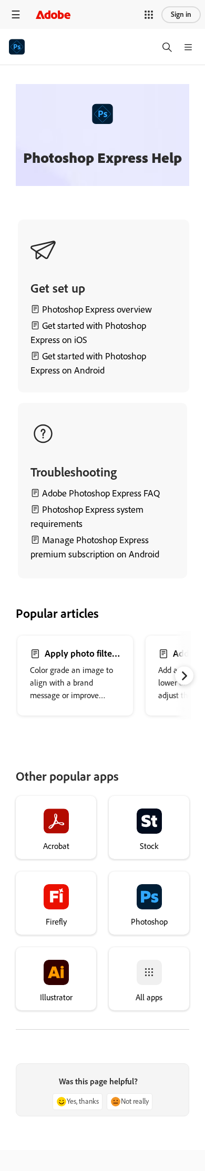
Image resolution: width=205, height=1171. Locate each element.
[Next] (184, 676)
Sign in (181, 14)
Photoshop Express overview (97, 309)
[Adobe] (53, 14)
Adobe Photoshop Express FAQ (100, 493)
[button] (148, 14)
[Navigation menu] (16, 14)
